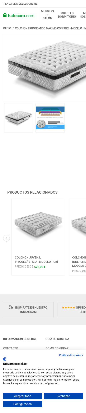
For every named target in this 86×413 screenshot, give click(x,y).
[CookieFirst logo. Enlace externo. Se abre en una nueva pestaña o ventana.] (4, 359)
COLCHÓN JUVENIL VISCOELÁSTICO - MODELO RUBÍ (36, 259)
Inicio (7, 28)
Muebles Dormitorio (67, 14)
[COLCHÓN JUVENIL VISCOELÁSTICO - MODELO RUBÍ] (38, 225)
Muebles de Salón (47, 15)
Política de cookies (71, 355)
